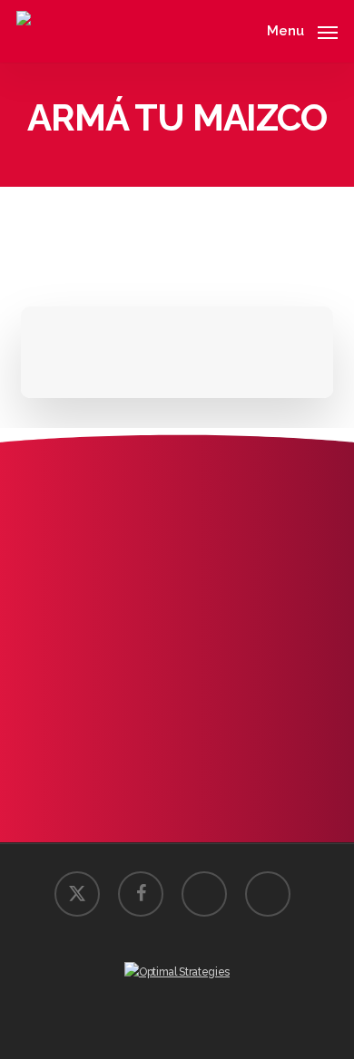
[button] (302, 29)
